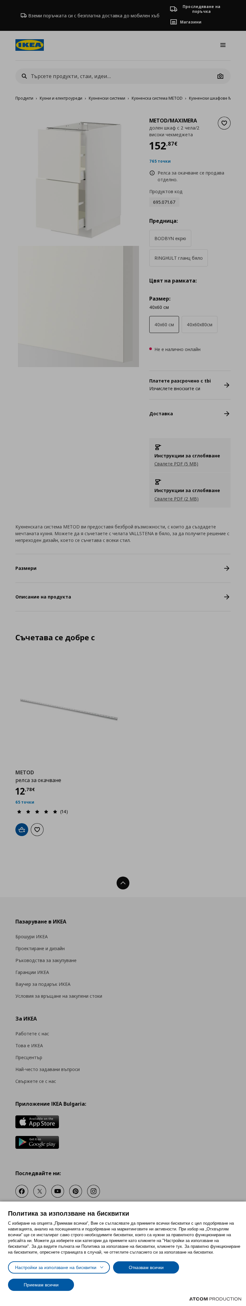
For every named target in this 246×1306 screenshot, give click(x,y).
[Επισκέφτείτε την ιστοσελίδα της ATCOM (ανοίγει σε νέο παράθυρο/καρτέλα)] (215, 1299)
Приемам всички (41, 1284)
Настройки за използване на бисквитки (55, 1267)
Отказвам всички (146, 1267)
